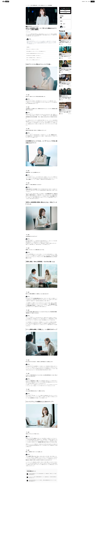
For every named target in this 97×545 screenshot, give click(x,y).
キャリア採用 (65, 12)
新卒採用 (65, 10)
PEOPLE (86, 1)
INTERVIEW (83, 1)
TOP (26, 5)
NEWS (89, 1)
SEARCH (93, 1)
